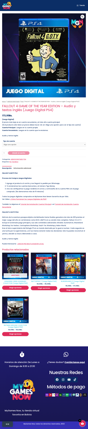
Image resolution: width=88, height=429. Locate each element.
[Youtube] (69, 379)
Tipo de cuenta (9, 141)
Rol (10, 162)
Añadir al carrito (18, 153)
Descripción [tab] (7, 168)
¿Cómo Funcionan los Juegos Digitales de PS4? (28, 199)
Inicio (4, 101)
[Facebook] (57, 379)
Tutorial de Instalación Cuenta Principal (35, 204)
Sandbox (15, 162)
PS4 (22, 101)
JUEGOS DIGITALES (13, 101)
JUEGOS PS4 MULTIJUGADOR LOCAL (30, 244)
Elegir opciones (15, 288)
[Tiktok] (75, 379)
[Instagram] (63, 379)
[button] (82, 17)
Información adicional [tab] (22, 168)
